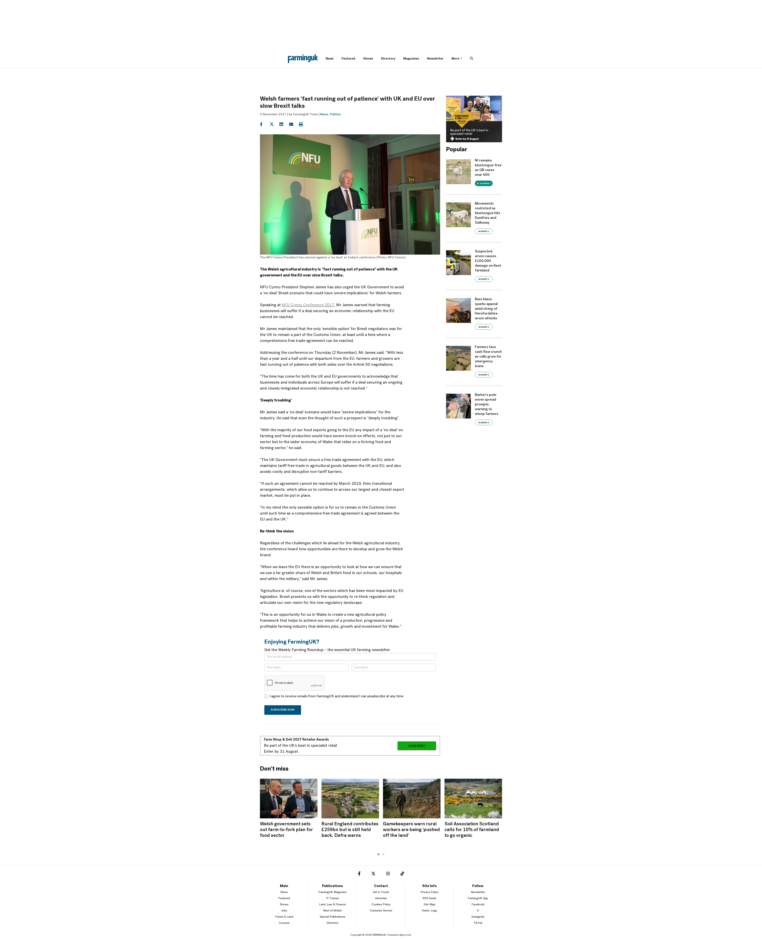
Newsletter (435, 58)
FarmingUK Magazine (332, 892)
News (330, 58)
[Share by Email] (293, 124)
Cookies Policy (381, 904)
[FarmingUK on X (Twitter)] (373, 874)
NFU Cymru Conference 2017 (308, 305)
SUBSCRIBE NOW (283, 709)
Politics (335, 114)
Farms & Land (284, 916)
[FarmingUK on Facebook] (359, 874)
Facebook (477, 904)
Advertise (381, 898)
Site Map (429, 904)
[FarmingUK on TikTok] (402, 874)
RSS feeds (429, 898)
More (455, 58)
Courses (284, 923)
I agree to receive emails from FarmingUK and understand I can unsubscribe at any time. (336, 696)
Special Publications (332, 916)
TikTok (477, 923)
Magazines (411, 58)
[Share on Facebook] (264, 124)
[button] (378, 854)
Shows (368, 58)
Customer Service (381, 910)
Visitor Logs (429, 910)
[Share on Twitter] (274, 124)
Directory (388, 58)
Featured (348, 58)
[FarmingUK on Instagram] (388, 874)
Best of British (332, 910)
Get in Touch (381, 892)
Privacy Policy (429, 892)
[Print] (303, 124)
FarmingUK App (478, 898)
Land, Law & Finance (332, 904)
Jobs (284, 910)
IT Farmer (332, 898)
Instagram (477, 916)
